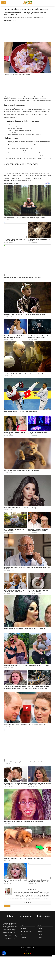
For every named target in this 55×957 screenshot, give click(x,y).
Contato (22, 925)
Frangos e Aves (16, 17)
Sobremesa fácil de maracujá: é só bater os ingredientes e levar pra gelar (22, 178)
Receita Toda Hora (8, 17)
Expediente (23, 928)
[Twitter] (28, 902)
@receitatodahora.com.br (18, 158)
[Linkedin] (24, 902)
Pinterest (40, 937)
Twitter (39, 925)
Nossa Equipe (24, 937)
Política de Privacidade (26, 931)
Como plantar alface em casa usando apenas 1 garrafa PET (19, 180)
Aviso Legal (23, 934)
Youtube (40, 931)
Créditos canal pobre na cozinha (21, 74)
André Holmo (7, 20)
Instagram (40, 928)
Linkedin (40, 934)
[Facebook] (26, 902)
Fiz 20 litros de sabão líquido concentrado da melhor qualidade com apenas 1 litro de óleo (27, 173)
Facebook (40, 922)
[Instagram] (30, 902)
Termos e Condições (25, 922)
